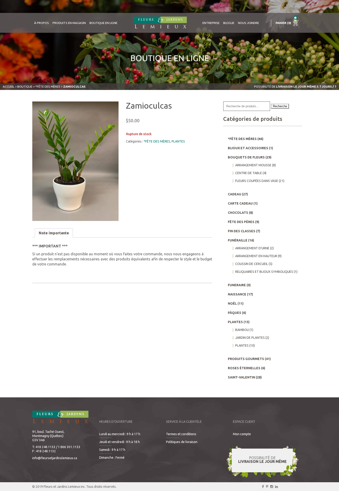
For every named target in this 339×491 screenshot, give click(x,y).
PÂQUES (234, 313)
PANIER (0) (284, 22)
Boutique (24, 86)
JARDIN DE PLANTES (250, 337)
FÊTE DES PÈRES (241, 222)
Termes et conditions (181, 434)
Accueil (8, 86)
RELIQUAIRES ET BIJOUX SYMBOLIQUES (264, 272)
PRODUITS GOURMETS (246, 359)
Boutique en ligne (103, 22)
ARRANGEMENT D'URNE (252, 248)
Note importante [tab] (54, 233)
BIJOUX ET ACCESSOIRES (248, 148)
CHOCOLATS (238, 212)
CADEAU (234, 194)
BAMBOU (242, 330)
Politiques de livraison (181, 442)
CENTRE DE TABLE (248, 173)
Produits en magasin (69, 22)
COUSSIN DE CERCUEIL (251, 264)
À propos (41, 22)
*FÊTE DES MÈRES (47, 86)
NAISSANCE (237, 294)
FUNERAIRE (237, 285)
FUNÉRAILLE (237, 240)
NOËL (232, 303)
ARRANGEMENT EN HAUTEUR (256, 256)
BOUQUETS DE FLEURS (246, 157)
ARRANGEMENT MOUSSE (253, 165)
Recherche (280, 106)
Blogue (228, 22)
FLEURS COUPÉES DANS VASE (256, 181)
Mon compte (242, 434)
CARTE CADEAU (240, 203)
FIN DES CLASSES (241, 231)
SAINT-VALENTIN (241, 377)
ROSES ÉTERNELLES (244, 368)
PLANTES (178, 141)
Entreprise (211, 22)
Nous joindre (248, 22)
